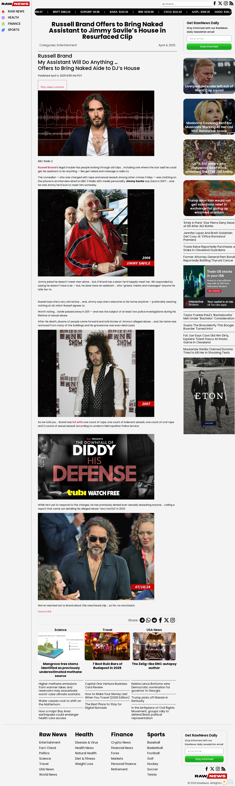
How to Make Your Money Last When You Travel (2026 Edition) (107, 695)
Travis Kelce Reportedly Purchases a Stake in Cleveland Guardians (209, 248)
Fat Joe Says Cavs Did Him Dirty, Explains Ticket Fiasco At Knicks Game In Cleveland (206, 338)
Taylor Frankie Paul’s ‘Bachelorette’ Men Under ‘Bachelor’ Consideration (208, 317)
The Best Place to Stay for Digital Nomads (103, 706)
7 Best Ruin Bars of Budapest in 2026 (107, 666)
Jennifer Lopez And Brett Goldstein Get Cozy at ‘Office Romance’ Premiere (207, 236)
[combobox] (187, 4)
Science (61, 630)
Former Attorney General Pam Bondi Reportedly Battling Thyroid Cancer (209, 258)
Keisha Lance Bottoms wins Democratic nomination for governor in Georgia (150, 687)
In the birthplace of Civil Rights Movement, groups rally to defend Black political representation (153, 713)
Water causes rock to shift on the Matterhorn (60, 702)
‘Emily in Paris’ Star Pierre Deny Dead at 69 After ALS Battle (208, 224)
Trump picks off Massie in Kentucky (149, 699)
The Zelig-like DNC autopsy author (154, 666)
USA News (154, 630)
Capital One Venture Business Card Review (106, 685)
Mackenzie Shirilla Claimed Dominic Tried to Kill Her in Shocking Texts (208, 351)
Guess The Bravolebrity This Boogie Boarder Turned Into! (208, 327)
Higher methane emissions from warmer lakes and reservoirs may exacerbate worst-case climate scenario (59, 689)
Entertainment (67, 45)
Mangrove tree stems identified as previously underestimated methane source (60, 670)
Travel (107, 630)
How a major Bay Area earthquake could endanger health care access (59, 714)
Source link (44, 611)
